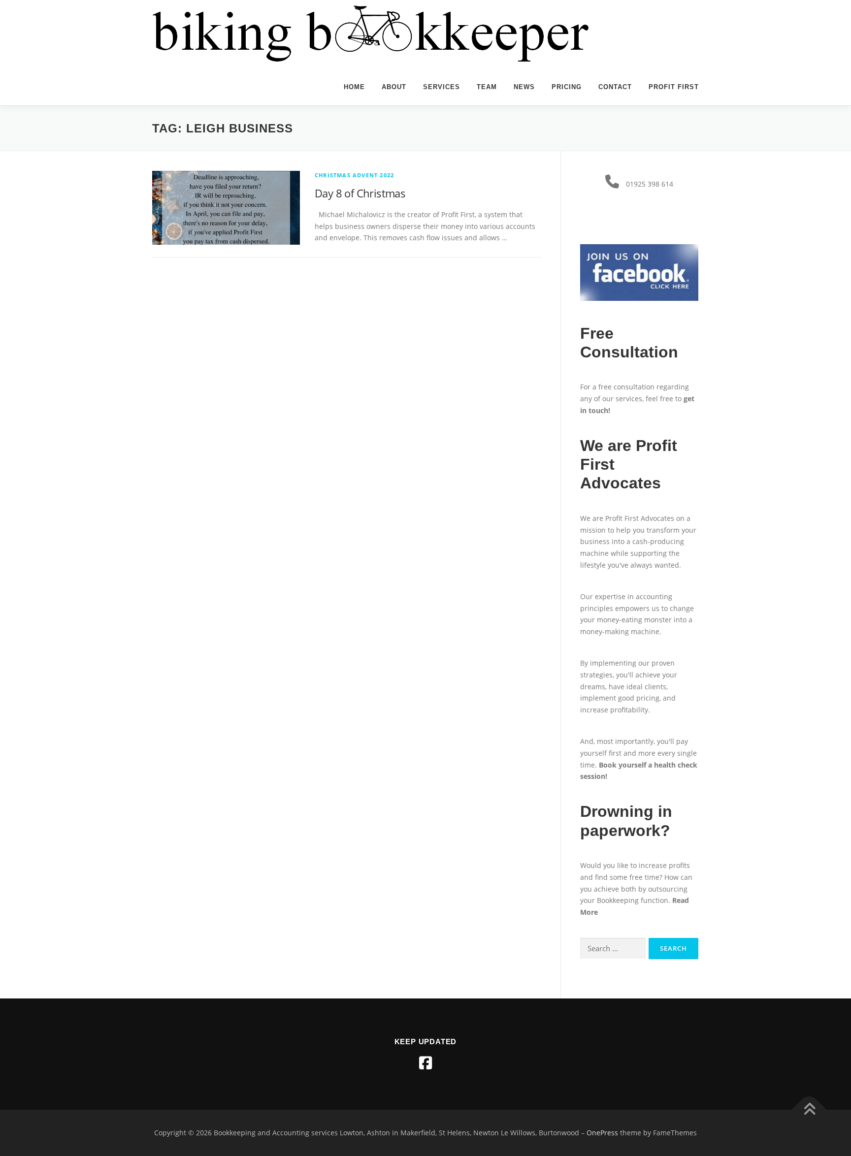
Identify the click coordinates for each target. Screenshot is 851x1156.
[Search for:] (613, 948)
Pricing (567, 87)
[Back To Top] (809, 1109)
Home (354, 87)
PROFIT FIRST (674, 87)
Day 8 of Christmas (360, 193)
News (524, 87)
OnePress (602, 1132)
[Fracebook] (425, 1063)
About (394, 87)
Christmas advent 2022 (354, 175)
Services (441, 87)
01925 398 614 (649, 184)
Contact (615, 87)
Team (487, 87)
